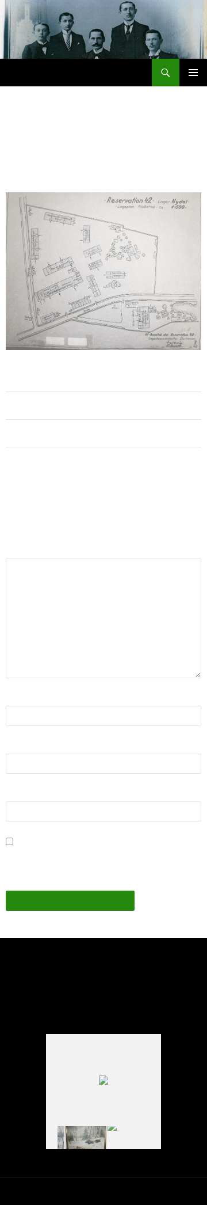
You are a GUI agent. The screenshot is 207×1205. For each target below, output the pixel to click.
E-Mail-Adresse (40, 746)
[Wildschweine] (86, 1137)
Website (22, 794)
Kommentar (32, 551)
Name (21, 699)
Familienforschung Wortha (71, 72)
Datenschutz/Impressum (43, 1191)
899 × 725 (71, 167)
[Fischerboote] (128, 1138)
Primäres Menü (193, 72)
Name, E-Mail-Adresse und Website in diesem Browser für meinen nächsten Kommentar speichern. (91, 856)
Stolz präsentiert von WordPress (140, 1191)
